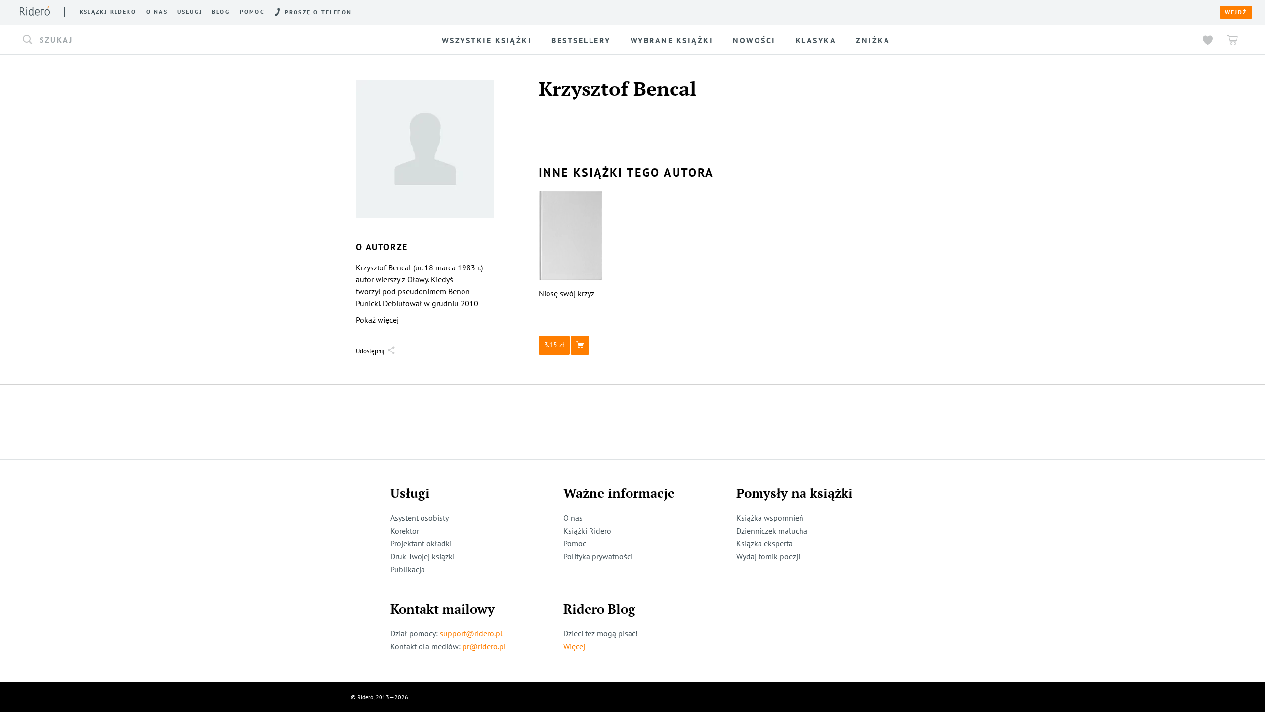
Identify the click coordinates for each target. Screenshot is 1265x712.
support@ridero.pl (471, 633)
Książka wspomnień (769, 518)
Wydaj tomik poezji (768, 556)
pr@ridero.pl (484, 646)
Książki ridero (108, 11)
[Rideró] (35, 11)
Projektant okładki (421, 543)
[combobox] (178, 40)
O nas (157, 11)
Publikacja (407, 569)
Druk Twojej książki (422, 556)
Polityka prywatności (597, 556)
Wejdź (1236, 12)
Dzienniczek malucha (771, 530)
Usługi (189, 11)
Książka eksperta (764, 543)
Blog (221, 11)
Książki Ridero (587, 530)
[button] (178, 40)
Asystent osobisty (419, 518)
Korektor (404, 530)
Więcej (574, 646)
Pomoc (252, 11)
